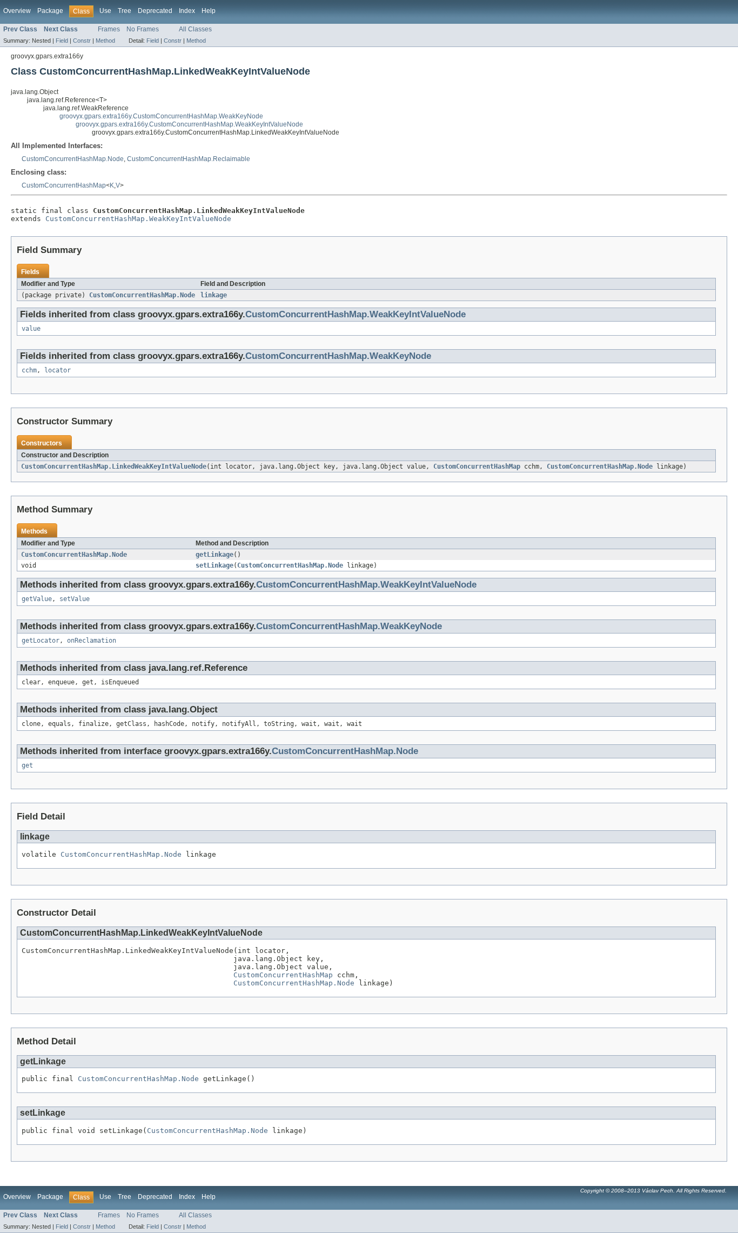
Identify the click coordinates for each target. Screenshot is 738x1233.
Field (62, 40)
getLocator (40, 640)
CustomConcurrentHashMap (64, 185)
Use (105, 11)
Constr (82, 40)
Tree (124, 11)
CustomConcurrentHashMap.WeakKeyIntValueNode (138, 219)
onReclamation (91, 640)
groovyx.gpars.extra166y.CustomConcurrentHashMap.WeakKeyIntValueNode (189, 124)
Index (187, 11)
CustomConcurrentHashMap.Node (73, 159)
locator (57, 370)
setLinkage (214, 565)
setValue (74, 599)
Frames (109, 29)
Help (209, 11)
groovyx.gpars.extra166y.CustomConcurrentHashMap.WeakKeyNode (161, 116)
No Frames (142, 29)
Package (50, 11)
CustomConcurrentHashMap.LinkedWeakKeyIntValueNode (113, 466)
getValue (37, 599)
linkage (213, 295)
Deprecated (155, 11)
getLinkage (214, 554)
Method (105, 40)
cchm (29, 370)
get (27, 765)
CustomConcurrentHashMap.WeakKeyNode (338, 356)
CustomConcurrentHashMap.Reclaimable (188, 159)
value (31, 328)
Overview (17, 11)
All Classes (195, 29)
